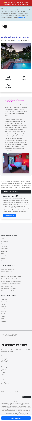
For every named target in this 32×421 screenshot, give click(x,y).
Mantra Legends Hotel (7, 271)
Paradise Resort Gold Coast (8, 274)
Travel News (4, 361)
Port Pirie (3, 314)
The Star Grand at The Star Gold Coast (11, 281)
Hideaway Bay (4, 241)
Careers (3, 371)
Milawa (3, 258)
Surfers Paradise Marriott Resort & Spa (11, 283)
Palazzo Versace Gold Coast (8, 288)
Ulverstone (4, 251)
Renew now (7, 4)
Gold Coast (17, 40)
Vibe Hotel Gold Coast (7, 286)
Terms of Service (5, 383)
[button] (3, 56)
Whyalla (3, 309)
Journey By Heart (6, 334)
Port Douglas (4, 301)
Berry (2, 253)
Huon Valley (4, 256)
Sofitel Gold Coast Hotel (7, 291)
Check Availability (16, 418)
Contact (3, 372)
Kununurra (3, 243)
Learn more (21, 17)
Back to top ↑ (26, 397)
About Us (3, 369)
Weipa (2, 318)
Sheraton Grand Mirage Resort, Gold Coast (12, 276)
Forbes (3, 304)
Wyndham (3, 260)
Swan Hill (3, 306)
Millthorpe (3, 239)
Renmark (3, 321)
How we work (4, 358)
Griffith (3, 316)
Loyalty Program (5, 360)
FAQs (2, 374)
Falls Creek (4, 246)
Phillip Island (4, 248)
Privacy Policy (4, 382)
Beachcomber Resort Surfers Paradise (11, 279)
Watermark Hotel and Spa (7, 269)
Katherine (3, 311)
